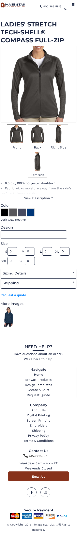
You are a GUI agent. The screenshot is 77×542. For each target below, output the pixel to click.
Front (16, 147)
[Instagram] (45, 492)
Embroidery (38, 425)
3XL (21, 261)
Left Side (37, 175)
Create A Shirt (38, 390)
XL (57, 251)
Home (38, 374)
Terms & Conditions (39, 441)
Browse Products (38, 380)
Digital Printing (38, 415)
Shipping (38, 430)
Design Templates (38, 385)
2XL (4, 261)
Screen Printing (38, 420)
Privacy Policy (38, 435)
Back (37, 147)
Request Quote (38, 395)
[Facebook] (32, 492)
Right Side (58, 147)
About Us (38, 410)
